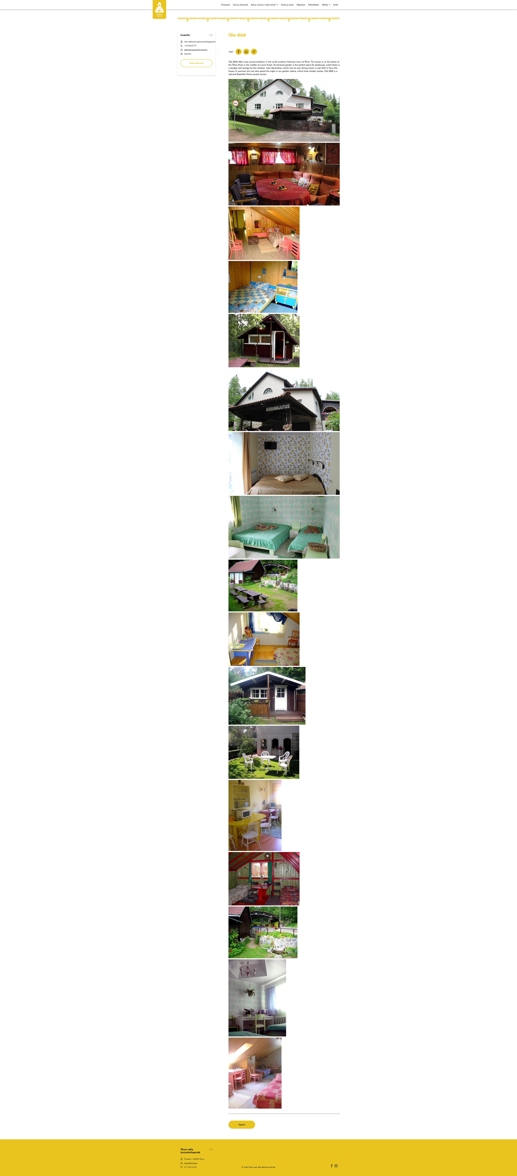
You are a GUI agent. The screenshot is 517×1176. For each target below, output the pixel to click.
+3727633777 (190, 46)
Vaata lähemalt (196, 63)
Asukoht (187, 54)
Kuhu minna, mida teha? (263, 4)
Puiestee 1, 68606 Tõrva (194, 1159)
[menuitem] (335, 4)
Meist (325, 4)
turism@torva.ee (190, 1163)
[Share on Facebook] (239, 52)
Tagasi (241, 1124)
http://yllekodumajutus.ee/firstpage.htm (198, 42)
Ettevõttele (313, 4)
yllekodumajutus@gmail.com (195, 50)
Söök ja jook (287, 4)
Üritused (225, 4)
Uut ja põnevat (240, 4)
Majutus (301, 4)
